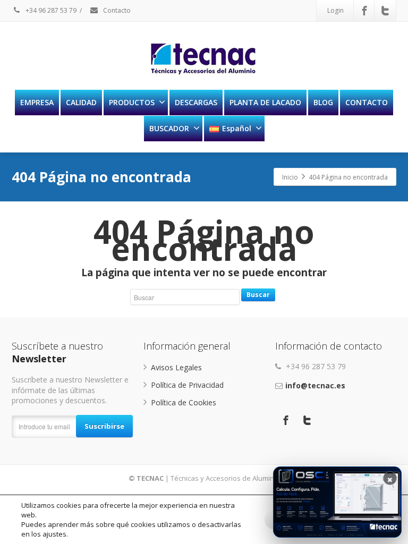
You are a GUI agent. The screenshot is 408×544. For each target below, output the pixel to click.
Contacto (116, 10)
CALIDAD (81, 102)
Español (236, 128)
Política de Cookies (183, 402)
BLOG (323, 102)
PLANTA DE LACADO (265, 102)
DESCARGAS (196, 102)
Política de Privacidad (187, 385)
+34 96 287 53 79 (50, 10)
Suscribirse (104, 426)
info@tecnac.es (315, 385)
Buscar (258, 294)
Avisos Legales (176, 367)
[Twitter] (385, 10)
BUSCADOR (169, 128)
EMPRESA (37, 102)
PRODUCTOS (132, 102)
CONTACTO (366, 102)
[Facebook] (364, 10)
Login (335, 10)
